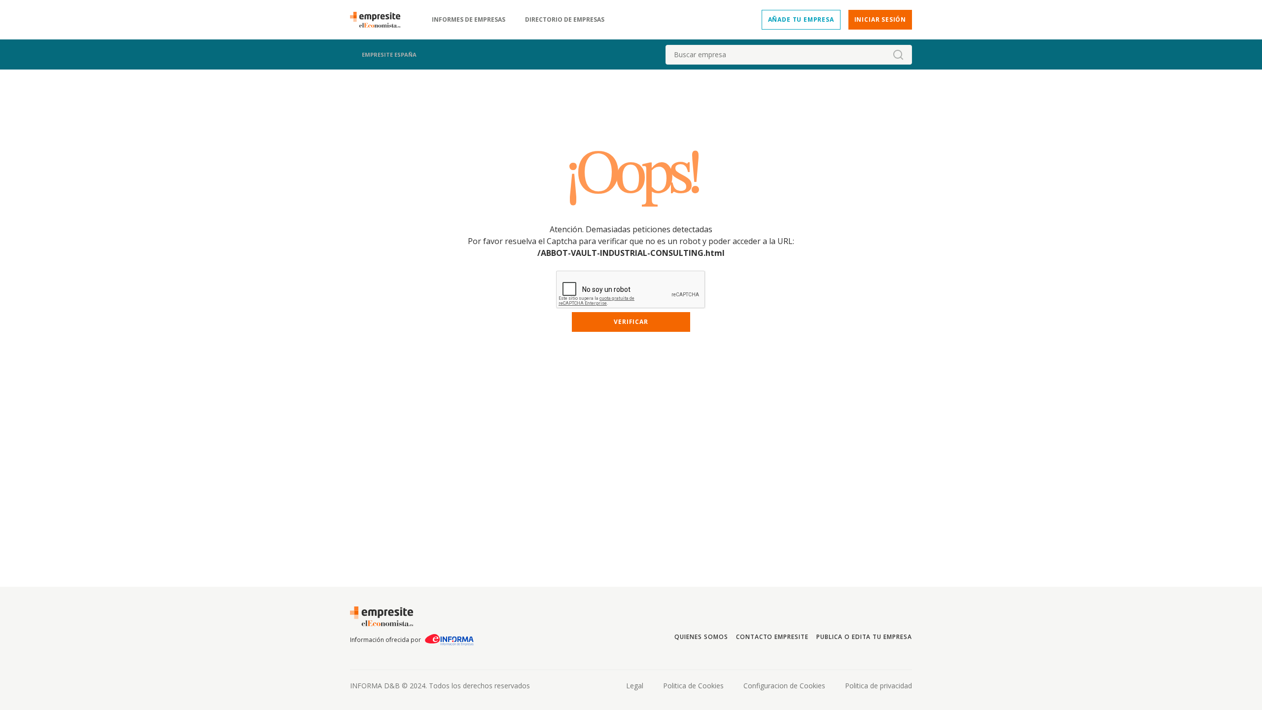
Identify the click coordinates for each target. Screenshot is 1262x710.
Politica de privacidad (878, 685)
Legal (634, 685)
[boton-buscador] (898, 55)
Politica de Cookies (693, 685)
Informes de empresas (468, 19)
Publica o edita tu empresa (864, 637)
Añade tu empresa (801, 19)
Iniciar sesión (880, 19)
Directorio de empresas (564, 19)
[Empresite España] (379, 20)
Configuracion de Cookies (784, 685)
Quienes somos (701, 637)
